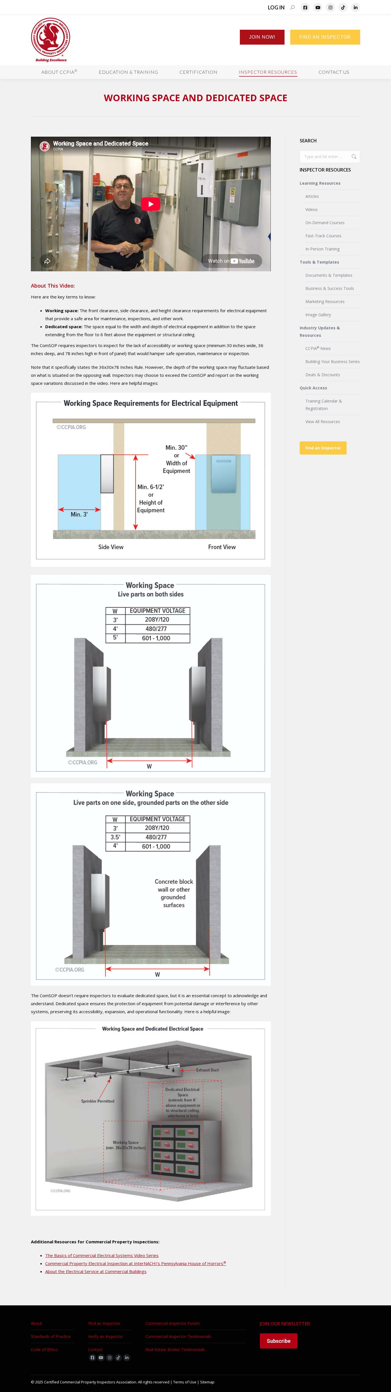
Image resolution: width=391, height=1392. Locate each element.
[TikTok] (342, 7)
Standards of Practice (51, 1336)
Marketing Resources (325, 301)
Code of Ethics (44, 1349)
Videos (311, 209)
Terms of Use (184, 1382)
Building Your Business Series (332, 361)
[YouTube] (317, 7)
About (36, 1323)
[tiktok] (118, 1357)
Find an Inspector (323, 448)
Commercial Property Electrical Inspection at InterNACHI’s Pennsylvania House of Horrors (135, 1263)
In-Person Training (322, 249)
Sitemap (207, 1382)
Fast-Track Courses (323, 235)
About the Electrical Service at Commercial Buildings (96, 1271)
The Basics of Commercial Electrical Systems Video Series (102, 1255)
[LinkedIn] (355, 7)
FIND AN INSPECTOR (325, 37)
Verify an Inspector (105, 1336)
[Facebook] (305, 7)
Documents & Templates (328, 275)
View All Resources (322, 421)
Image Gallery (318, 314)
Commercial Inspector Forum (172, 1323)
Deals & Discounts (322, 374)
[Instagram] (330, 7)
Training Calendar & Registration (323, 404)
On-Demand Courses (325, 222)
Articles (312, 196)
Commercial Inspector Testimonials (178, 1336)
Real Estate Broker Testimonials (175, 1349)
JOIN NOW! (262, 37)
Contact (95, 1349)
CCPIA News (318, 348)
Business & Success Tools (329, 288)
